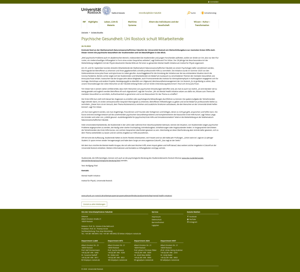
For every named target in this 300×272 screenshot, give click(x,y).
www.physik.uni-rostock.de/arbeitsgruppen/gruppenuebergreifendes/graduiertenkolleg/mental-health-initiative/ (126, 195)
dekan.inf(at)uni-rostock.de (130, 233)
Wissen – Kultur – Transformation (202, 23)
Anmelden (214, 2)
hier (156, 148)
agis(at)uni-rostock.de (144, 260)
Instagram (193, 222)
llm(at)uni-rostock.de (92, 260)
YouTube (192, 219)
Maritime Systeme (132, 23)
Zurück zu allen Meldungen (94, 204)
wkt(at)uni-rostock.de (171, 260)
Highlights (93, 22)
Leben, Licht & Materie (111, 23)
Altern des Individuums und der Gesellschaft (163, 23)
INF (84, 22)
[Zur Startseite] (103, 10)
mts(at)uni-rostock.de (119, 260)
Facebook (193, 216)
